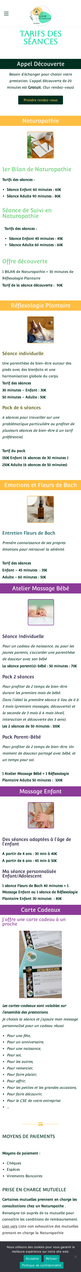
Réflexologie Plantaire (40, 305)
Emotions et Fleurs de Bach (40, 485)
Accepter (32, 1258)
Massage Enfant (40, 791)
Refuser (51, 1258)
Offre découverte (24, 261)
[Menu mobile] (6, 13)
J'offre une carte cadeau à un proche (33, 922)
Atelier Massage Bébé (40, 588)
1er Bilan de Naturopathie (36, 169)
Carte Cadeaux (40, 909)
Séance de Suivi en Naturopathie (27, 213)
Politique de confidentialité (41, 1265)
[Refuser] (75, 1256)
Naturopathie (40, 120)
